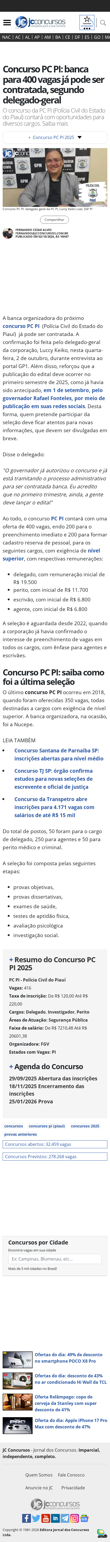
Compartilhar (54, 219)
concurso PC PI (22, 326)
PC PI (57, 518)
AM (47, 37)
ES (87, 37)
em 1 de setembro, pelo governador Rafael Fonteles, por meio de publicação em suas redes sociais (54, 398)
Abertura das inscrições (53, 1078)
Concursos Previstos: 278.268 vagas (41, 1157)
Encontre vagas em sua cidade (32, 1250)
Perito (83, 1012)
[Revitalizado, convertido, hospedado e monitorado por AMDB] (102, 1533)
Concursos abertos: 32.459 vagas (38, 1144)
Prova (31, 1101)
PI (54, 1052)
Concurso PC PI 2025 (51, 137)
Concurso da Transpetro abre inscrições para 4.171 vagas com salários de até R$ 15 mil (54, 807)
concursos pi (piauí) (47, 1126)
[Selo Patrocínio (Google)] (87, 22)
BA (58, 37)
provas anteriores (20, 1134)
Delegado (36, 1012)
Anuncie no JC (39, 1488)
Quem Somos (39, 1475)
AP (37, 37)
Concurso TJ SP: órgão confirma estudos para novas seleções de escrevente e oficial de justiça (53, 778)
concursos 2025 (85, 1126)
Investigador (61, 1012)
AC (18, 37)
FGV (45, 1044)
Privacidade (73, 1488)
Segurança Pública (68, 1020)
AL (27, 37)
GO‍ (97, 37)
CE (67, 37)
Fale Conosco (71, 1475)
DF (77, 37)
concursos (13, 1126)
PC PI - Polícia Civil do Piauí (37, 980)
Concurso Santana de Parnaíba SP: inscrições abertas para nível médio (59, 754)
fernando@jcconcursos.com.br (41, 233)
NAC (6, 37)
